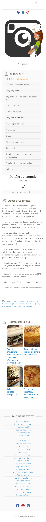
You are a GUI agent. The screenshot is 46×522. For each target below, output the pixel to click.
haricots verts (7, 306)
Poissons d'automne (23, 492)
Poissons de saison (23, 483)
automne (28, 301)
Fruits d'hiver (23, 452)
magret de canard (17, 303)
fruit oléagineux (28, 306)
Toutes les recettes (23, 435)
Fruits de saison (23, 441)
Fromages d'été (23, 475)
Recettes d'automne (23, 430)
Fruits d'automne (23, 449)
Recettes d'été (23, 427)
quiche (21, 301)
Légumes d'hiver (23, 466)
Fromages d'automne (23, 478)
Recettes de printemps (23, 424)
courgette (35, 303)
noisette (5, 303)
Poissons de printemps (23, 486)
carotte (28, 303)
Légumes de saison (23, 455)
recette (14, 301)
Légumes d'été (23, 461)
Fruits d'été (23, 446)
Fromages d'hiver (23, 481)
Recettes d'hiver (23, 432)
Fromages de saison (23, 469)
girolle (35, 301)
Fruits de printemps (23, 443)
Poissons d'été (23, 489)
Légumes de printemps (23, 458)
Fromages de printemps (23, 472)
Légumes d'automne (23, 463)
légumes (17, 306)
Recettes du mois (23, 421)
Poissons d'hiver (23, 495)
